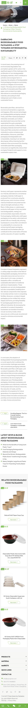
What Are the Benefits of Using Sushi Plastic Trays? (13, 446)
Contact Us (6, 674)
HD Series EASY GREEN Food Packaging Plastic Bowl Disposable (14, 637)
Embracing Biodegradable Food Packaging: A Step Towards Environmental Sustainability (14, 29)
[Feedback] (20, 706)
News (10, 25)
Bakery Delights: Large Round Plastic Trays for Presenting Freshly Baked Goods (13, 463)
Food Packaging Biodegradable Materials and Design (12, 450)
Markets (5, 665)
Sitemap (3, 700)
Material (5, 661)
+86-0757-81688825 (9, 681)
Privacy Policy (12, 700)
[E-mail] (3, 706)
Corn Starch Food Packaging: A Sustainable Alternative (17, 425)
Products (5, 656)
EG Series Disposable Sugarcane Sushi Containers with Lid (14, 597)
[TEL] (8, 706)
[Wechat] (14, 706)
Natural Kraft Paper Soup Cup (14, 515)
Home (5, 25)
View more (14, 519)
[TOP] (25, 706)
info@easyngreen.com (9, 678)
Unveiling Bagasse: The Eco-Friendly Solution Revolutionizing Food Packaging (18, 415)
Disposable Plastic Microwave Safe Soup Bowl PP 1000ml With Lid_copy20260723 (14, 555)
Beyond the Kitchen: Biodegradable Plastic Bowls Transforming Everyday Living (13, 456)
